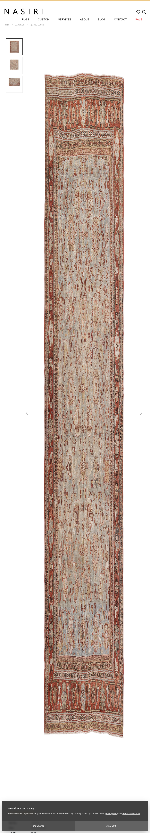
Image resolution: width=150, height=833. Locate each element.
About (84, 20)
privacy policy (111, 813)
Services (64, 20)
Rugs (25, 20)
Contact (120, 20)
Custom (44, 20)
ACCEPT (111, 825)
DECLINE (39, 825)
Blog (101, 20)
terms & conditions (131, 813)
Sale (138, 20)
